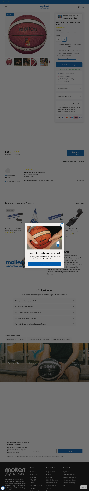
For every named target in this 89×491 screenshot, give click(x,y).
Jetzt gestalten (44, 264)
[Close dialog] (61, 224)
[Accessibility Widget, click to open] (3, 488)
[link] (44, 237)
